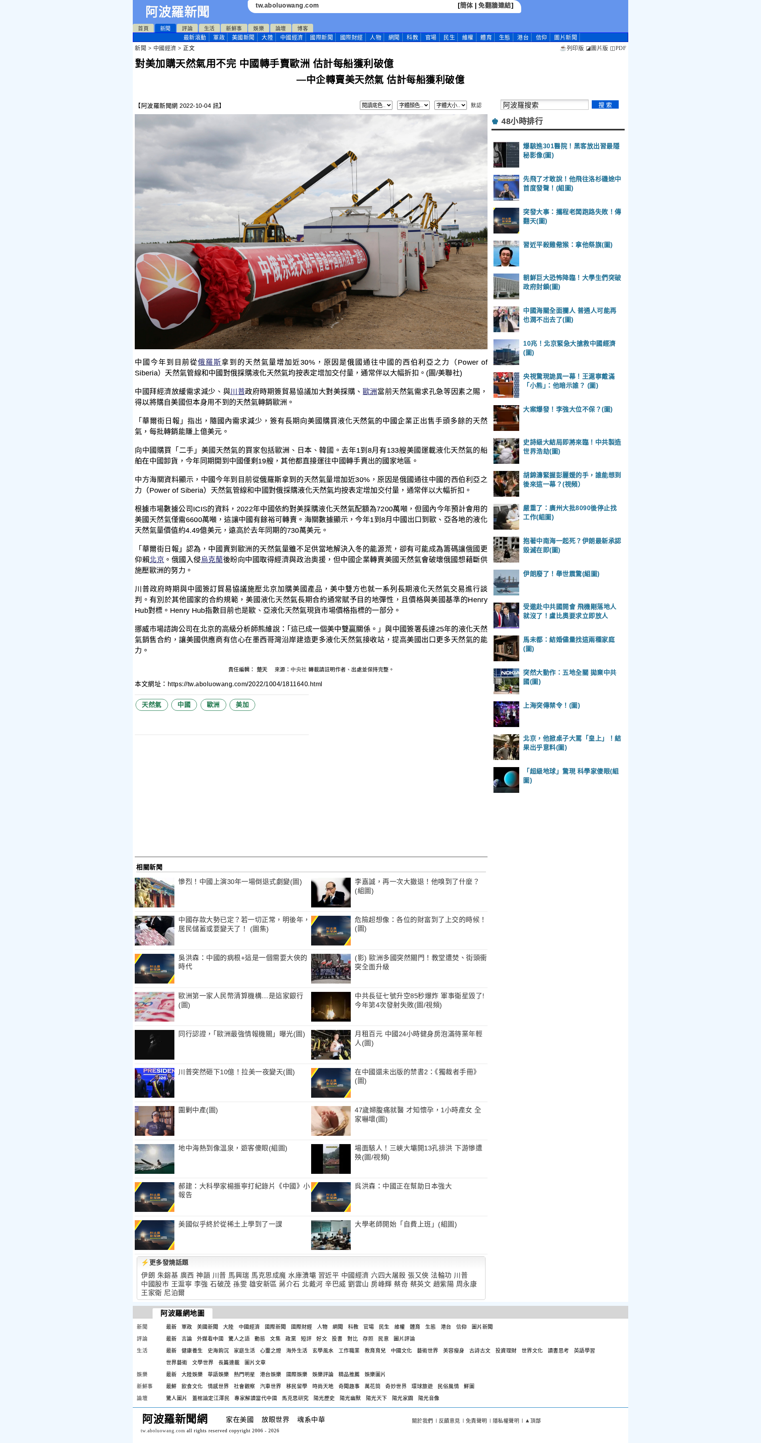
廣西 (187, 1275)
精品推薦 (349, 1374)
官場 (431, 37)
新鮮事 (234, 28)
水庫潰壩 (302, 1275)
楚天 (263, 669)
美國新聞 (243, 37)
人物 (375, 37)
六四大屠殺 (388, 1275)
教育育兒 (375, 1350)
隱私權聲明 (506, 1421)
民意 (383, 1339)
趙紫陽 (443, 1284)
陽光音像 (429, 1398)
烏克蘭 (212, 560)
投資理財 (506, 1350)
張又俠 (418, 1275)
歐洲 (370, 392)
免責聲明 (476, 1421)
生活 (209, 28)
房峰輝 (381, 1284)
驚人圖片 (176, 1398)
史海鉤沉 (218, 1350)
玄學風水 (323, 1350)
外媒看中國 (210, 1339)
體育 (486, 37)
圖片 (565, 37)
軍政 (219, 37)
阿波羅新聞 (177, 12)
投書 (337, 1339)
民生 (449, 37)
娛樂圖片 (375, 1374)
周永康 (466, 1284)
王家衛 (151, 1293)
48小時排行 (522, 121)
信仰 (541, 37)
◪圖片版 (597, 48)
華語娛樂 (218, 1374)
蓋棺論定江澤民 (211, 1398)
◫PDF (618, 48)
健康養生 (192, 1350)
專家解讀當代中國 (255, 1398)
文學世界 (203, 1362)
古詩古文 (480, 1350)
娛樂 (258, 28)
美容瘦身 (454, 1350)
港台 (523, 37)
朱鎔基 (167, 1275)
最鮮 (171, 1386)
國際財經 (351, 37)
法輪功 (441, 1275)
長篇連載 (229, 1362)
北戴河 (312, 1284)
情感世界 (218, 1386)
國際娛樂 (297, 1374)
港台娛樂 (270, 1374)
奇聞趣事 (349, 1386)
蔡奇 (401, 1284)
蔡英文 (420, 1284)
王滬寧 (181, 1284)
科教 (412, 37)
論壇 (280, 28)
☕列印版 (572, 48)
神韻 (203, 1275)
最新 (195, 37)
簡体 (466, 5)
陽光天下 (376, 1398)
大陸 (267, 37)
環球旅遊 (422, 1386)
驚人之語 (239, 1339)
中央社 (299, 669)
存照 (368, 1339)
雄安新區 (263, 1284)
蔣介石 (289, 1284)
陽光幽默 (350, 1398)
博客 (302, 28)
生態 (505, 37)
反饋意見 (449, 1421)
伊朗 (148, 1275)
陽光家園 (402, 1398)
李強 (201, 1284)
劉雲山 (358, 1284)
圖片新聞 (482, 1327)
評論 (187, 28)
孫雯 (240, 1284)
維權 (468, 37)
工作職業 (349, 1350)
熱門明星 (244, 1374)
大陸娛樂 (192, 1374)
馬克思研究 (295, 1398)
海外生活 (297, 1350)
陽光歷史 (324, 1398)
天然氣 (152, 704)
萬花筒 (373, 1386)
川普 (237, 392)
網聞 (394, 37)
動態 (259, 1339)
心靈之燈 (270, 1350)
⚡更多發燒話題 (165, 1262)
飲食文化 (192, 1386)
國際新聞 (321, 37)
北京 (156, 560)
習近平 (328, 1275)
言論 (187, 1339)
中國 (184, 704)
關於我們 (422, 1421)
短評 (306, 1339)
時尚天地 (323, 1386)
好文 (321, 1339)
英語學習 (584, 1350)
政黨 (290, 1339)
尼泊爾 (174, 1293)
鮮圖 (469, 1386)
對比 (352, 1339)
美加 (242, 704)
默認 (476, 105)
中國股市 (155, 1284)
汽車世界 (270, 1386)
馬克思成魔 (268, 1275)
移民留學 (297, 1386)
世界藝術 (176, 1362)
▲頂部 (533, 1421)
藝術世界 (427, 1350)
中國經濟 (291, 37)
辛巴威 (335, 1284)
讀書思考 (558, 1350)
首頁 (143, 28)
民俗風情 (448, 1386)
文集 (275, 1339)
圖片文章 (255, 1362)
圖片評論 (404, 1339)
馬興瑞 (238, 1275)
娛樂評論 (323, 1374)
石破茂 (220, 1284)
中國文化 (401, 1350)
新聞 (165, 28)
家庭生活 (244, 1350)
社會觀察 (244, 1386)
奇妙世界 (396, 1386)
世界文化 (532, 1350)
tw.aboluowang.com (287, 5)
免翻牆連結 (494, 5)
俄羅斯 (210, 362)
